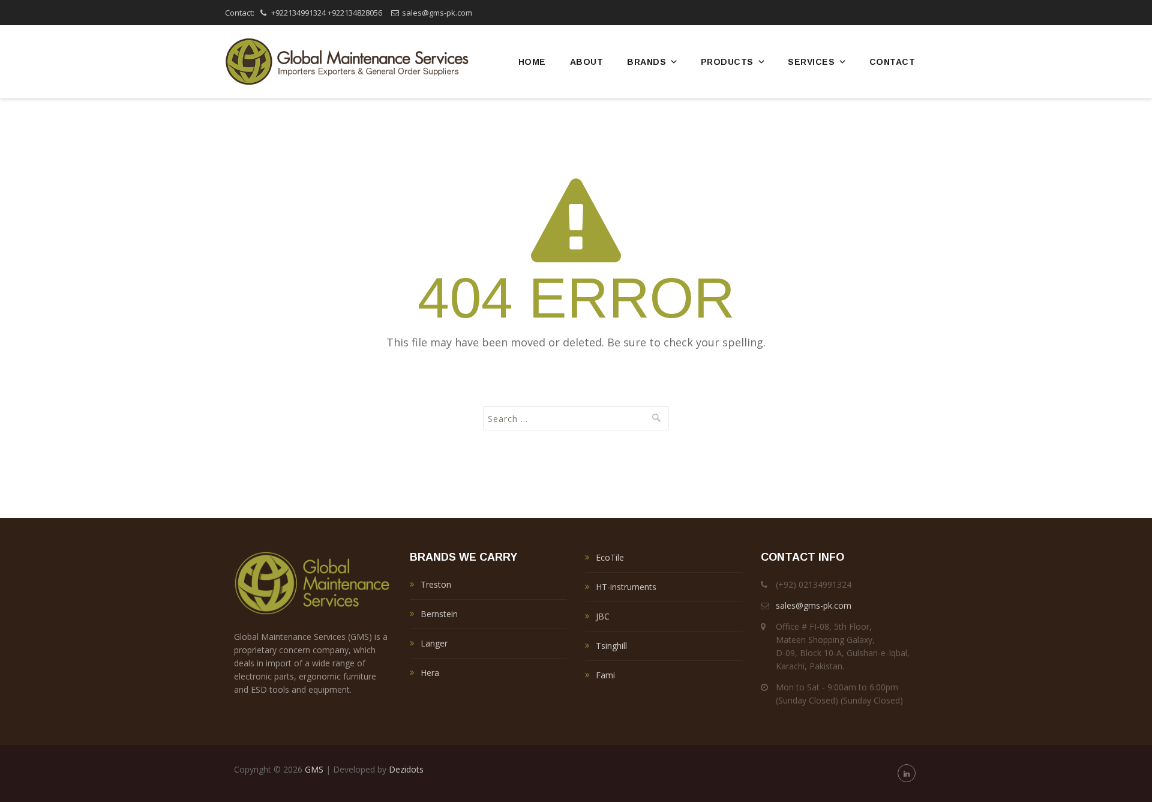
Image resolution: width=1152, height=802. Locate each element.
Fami (605, 675)
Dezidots (406, 769)
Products (727, 62)
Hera (430, 672)
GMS (314, 769)
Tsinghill (611, 645)
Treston (436, 584)
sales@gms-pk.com (437, 12)
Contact (892, 62)
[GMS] (347, 61)
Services (811, 62)
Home (532, 62)
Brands (646, 62)
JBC (603, 616)
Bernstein (439, 614)
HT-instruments (626, 586)
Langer (434, 643)
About (587, 62)
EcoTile (610, 557)
